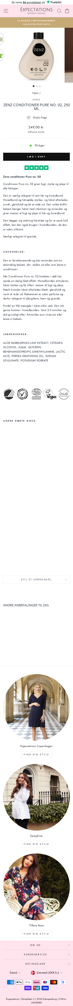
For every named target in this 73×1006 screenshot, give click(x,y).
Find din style (36, 754)
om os (35, 945)
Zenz (36, 99)
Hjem (35, 93)
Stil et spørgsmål (36, 579)
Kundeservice (35, 954)
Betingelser (35, 963)
